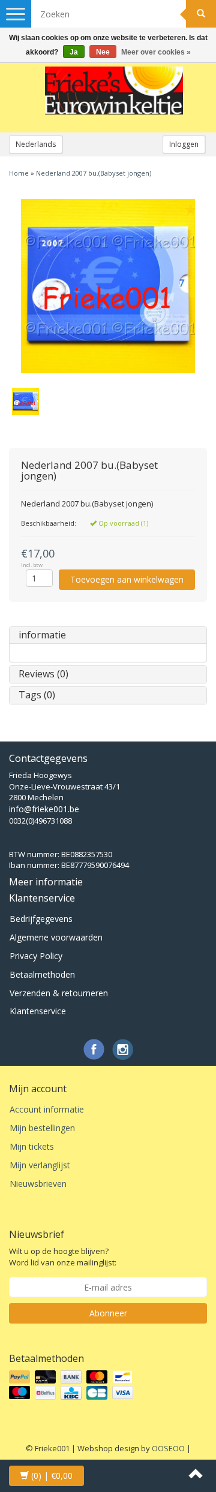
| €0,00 (52, 1475)
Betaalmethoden (42, 974)
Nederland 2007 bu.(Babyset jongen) (93, 172)
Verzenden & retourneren (59, 993)
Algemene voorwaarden (56, 937)
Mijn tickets (32, 1146)
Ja (74, 52)
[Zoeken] (201, 14)
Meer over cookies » (156, 52)
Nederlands (36, 144)
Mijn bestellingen (42, 1128)
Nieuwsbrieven (38, 1183)
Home (19, 172)
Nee (103, 52)
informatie (42, 634)
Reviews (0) (43, 673)
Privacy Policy (36, 955)
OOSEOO (168, 1448)
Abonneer (108, 1313)
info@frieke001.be (44, 809)
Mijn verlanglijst (40, 1165)
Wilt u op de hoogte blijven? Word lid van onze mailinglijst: (62, 1257)
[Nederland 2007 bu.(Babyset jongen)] (108, 286)
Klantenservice (38, 1011)
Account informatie (47, 1109)
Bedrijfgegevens (41, 918)
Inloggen (184, 144)
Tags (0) (37, 694)
